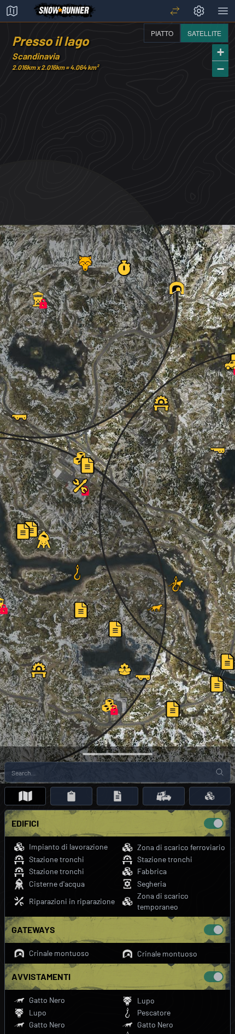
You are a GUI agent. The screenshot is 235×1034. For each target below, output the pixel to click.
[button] (109, 705)
